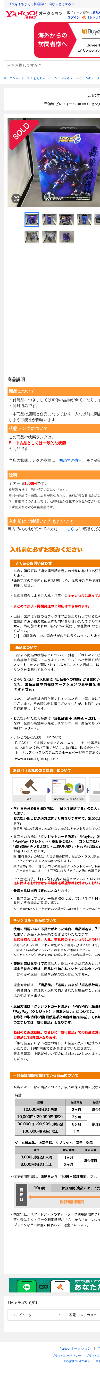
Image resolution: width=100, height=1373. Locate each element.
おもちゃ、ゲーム (45, 78)
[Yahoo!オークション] (34, 12)
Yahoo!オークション (75, 1348)
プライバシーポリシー (66, 1355)
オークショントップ (17, 78)
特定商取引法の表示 (77, 1361)
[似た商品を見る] (16, 198)
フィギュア (68, 78)
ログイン (73, 17)
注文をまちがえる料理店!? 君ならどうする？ (41, 4)
